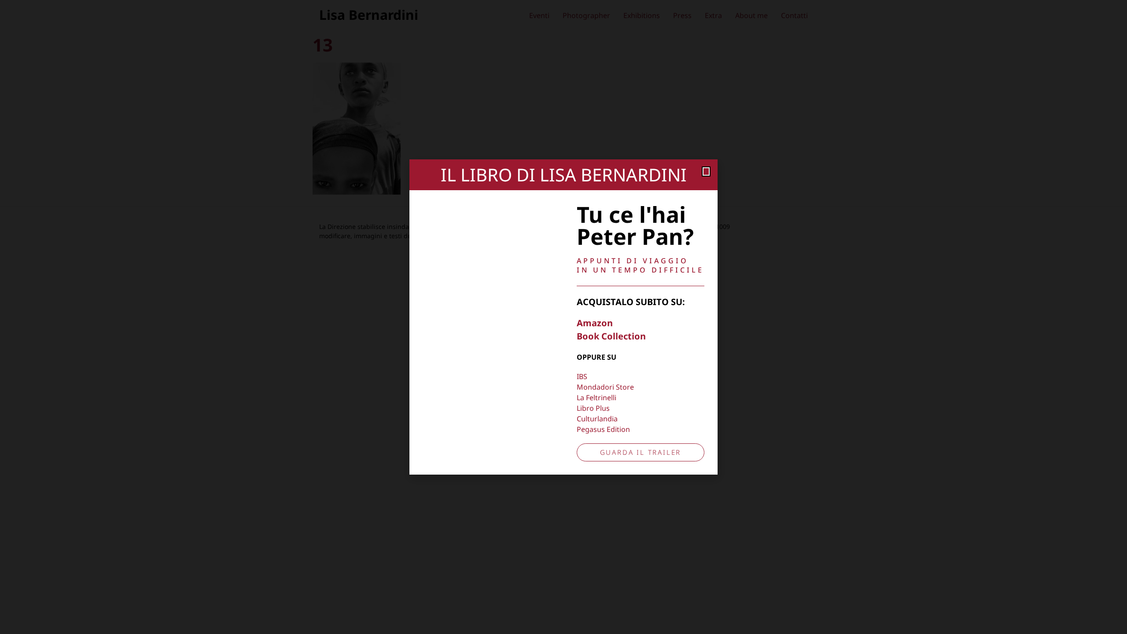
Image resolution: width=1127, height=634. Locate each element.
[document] (563, 317)
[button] (706, 171)
